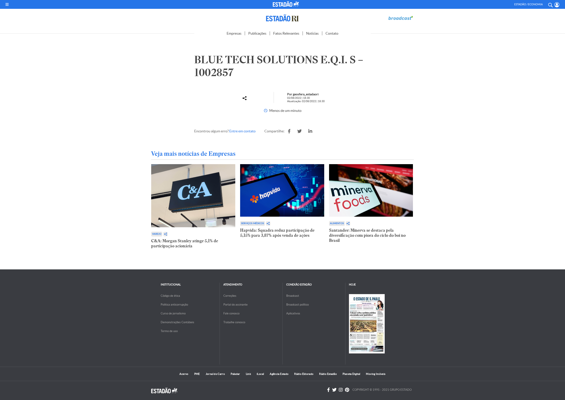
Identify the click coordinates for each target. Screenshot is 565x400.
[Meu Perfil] (556, 4)
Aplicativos (293, 313)
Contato (332, 33)
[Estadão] (286, 4)
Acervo (183, 373)
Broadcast (292, 295)
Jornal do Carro (215, 373)
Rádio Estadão (328, 373)
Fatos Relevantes (286, 33)
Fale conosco (231, 313)
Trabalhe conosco (234, 322)
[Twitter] (334, 390)
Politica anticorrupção (174, 304)
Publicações (257, 33)
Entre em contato (242, 131)
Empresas (234, 33)
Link (248, 373)
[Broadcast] (400, 18)
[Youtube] (347, 390)
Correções (229, 295)
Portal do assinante (235, 304)
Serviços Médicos (252, 223)
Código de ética (170, 295)
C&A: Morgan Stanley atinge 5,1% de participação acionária (184, 243)
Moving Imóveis (375, 373)
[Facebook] (328, 390)
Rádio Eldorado (303, 373)
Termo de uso (169, 331)
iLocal (260, 373)
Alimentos (337, 223)
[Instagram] (341, 390)
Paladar (235, 373)
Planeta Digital (351, 373)
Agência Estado (279, 373)
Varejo (156, 234)
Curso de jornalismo (173, 313)
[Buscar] (550, 4)
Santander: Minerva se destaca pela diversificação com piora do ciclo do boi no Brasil (367, 235)
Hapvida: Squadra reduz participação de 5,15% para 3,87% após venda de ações (277, 233)
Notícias (312, 33)
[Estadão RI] (282, 18)
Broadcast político (297, 304)
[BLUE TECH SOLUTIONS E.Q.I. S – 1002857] (289, 131)
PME (197, 373)
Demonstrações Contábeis (177, 322)
